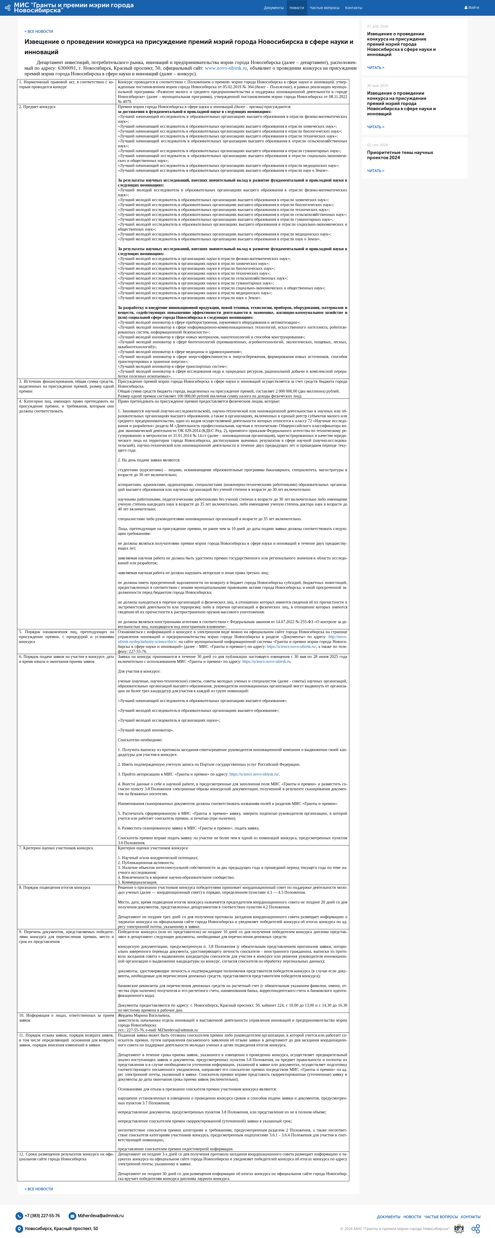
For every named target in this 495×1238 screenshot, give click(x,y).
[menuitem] (274, 7)
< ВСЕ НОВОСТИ (38, 31)
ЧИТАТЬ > (375, 67)
